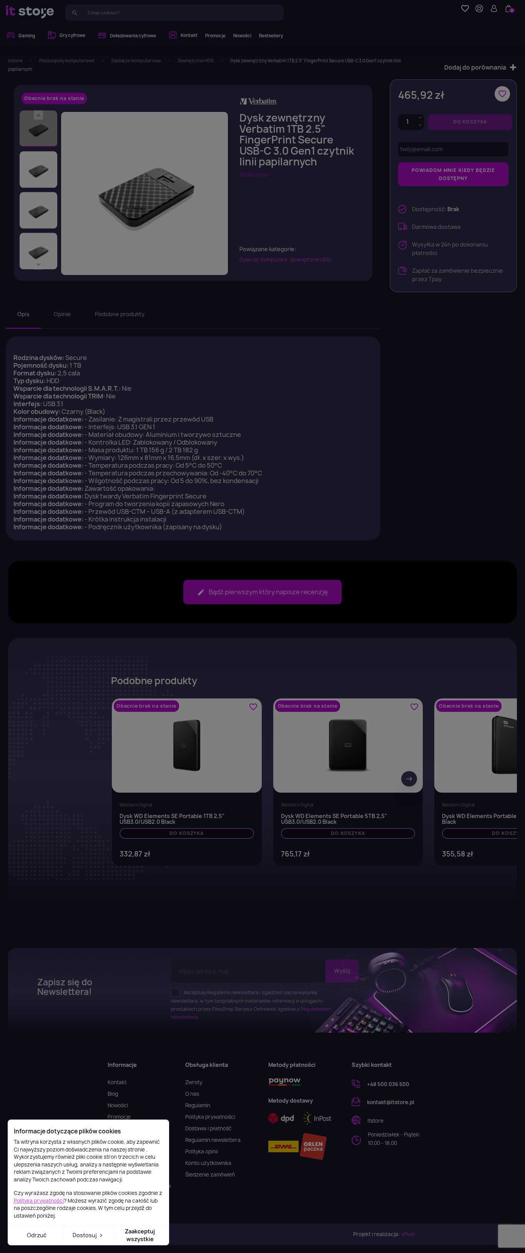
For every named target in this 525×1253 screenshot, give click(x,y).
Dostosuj (85, 1235)
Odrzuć (37, 1235)
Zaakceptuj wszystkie (140, 1235)
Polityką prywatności (39, 1200)
